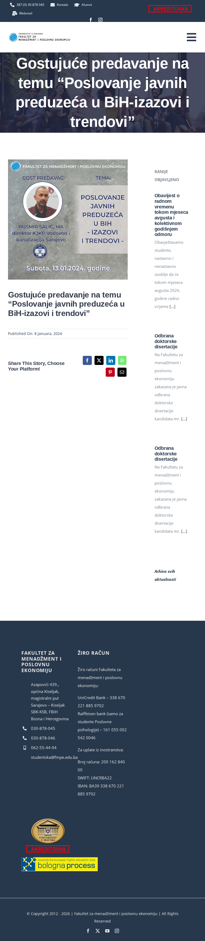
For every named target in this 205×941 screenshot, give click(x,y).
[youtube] (107, 931)
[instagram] (100, 20)
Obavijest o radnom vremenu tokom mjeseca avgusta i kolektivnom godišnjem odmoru (171, 215)
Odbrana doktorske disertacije (166, 341)
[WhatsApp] (122, 360)
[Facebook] (87, 360)
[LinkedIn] (111, 360)
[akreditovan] (48, 819)
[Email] (122, 372)
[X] (99, 360)
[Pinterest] (110, 372)
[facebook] (91, 20)
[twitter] (98, 931)
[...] (171, 306)
